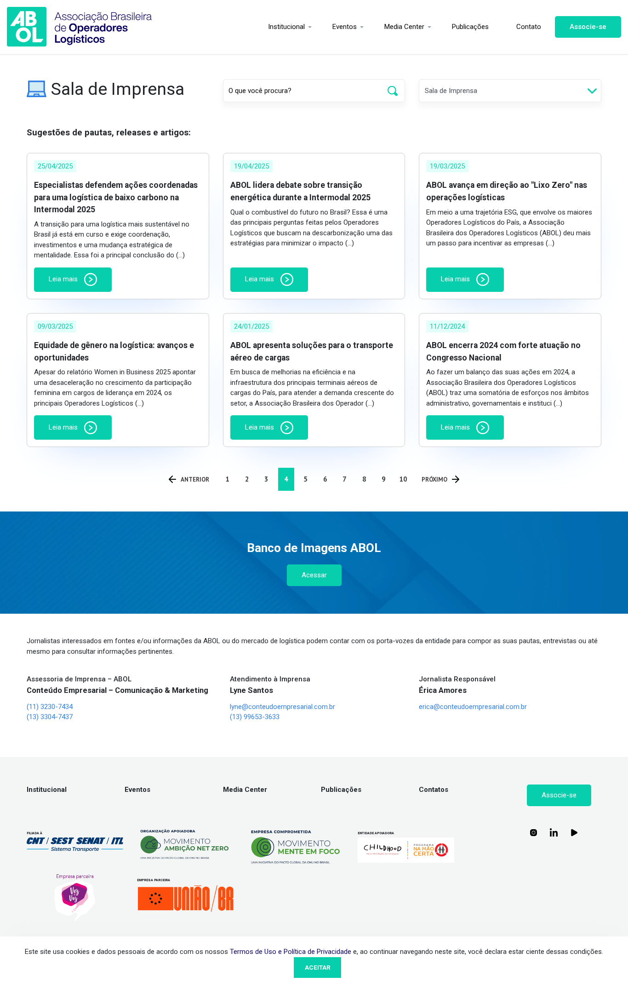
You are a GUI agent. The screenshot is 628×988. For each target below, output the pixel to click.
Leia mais (64, 279)
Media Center (404, 27)
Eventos (344, 27)
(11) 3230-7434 (50, 707)
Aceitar (318, 967)
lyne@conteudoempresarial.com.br (282, 707)
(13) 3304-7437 (50, 717)
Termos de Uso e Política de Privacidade (290, 951)
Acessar (314, 575)
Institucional (286, 27)
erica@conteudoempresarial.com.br (473, 707)
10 (403, 479)
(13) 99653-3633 (255, 717)
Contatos (433, 789)
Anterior (195, 479)
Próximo (434, 479)
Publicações (470, 27)
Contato (528, 27)
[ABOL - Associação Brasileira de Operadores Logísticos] (79, 27)
